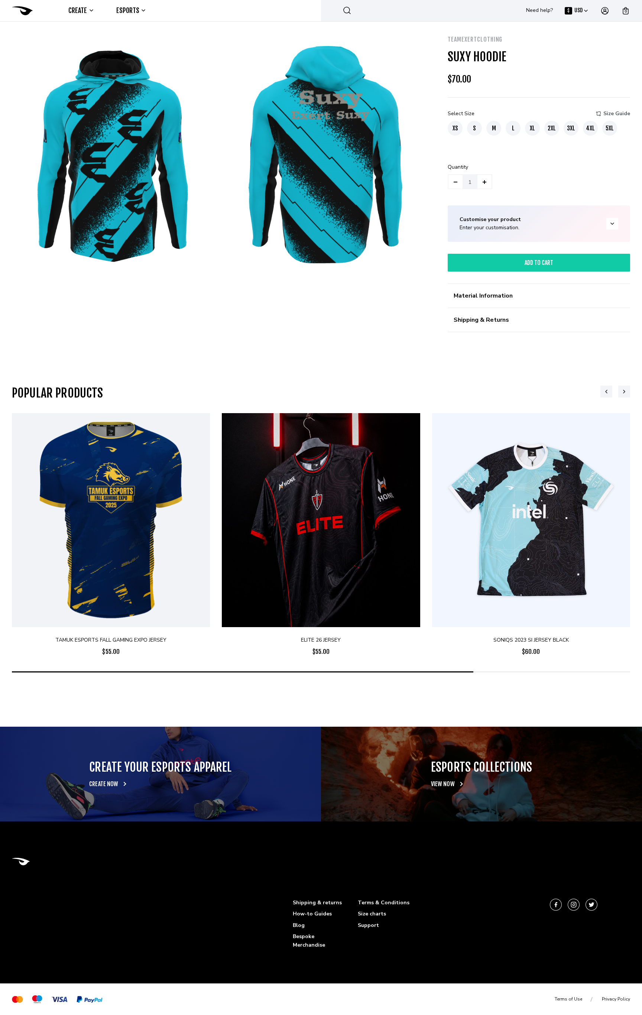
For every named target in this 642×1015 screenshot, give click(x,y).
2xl (552, 128)
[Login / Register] (604, 10)
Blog (299, 925)
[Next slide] (624, 392)
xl (532, 128)
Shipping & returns (317, 902)
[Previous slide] (606, 392)
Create (77, 10)
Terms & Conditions (383, 902)
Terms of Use (568, 999)
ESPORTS (128, 10)
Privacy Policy (616, 999)
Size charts (372, 913)
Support (368, 925)
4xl (590, 128)
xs (455, 128)
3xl (571, 128)
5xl (610, 128)
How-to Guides (312, 913)
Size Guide (616, 113)
